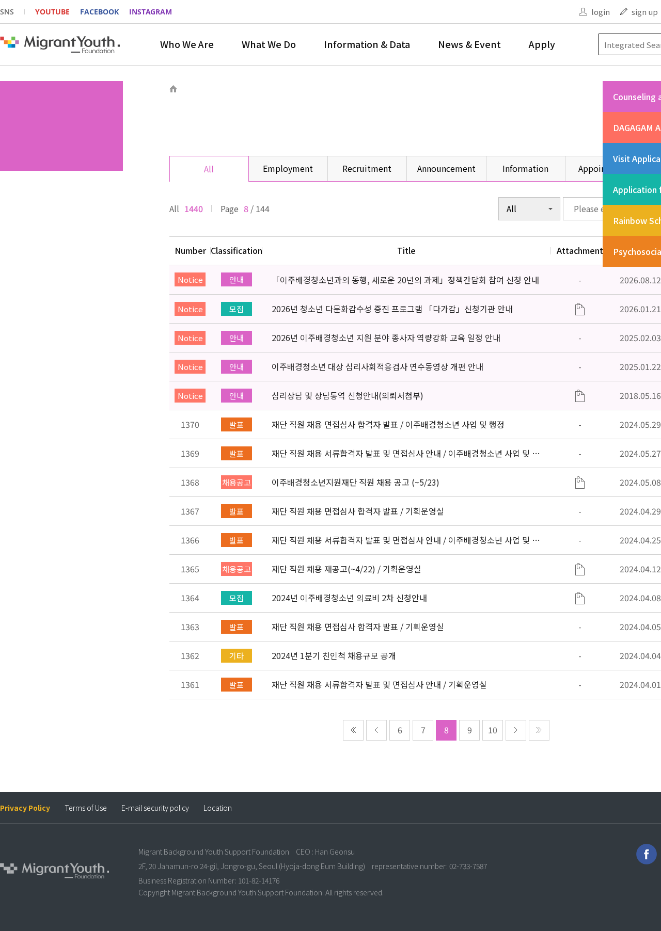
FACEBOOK (99, 12)
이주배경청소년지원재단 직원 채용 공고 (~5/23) (355, 482)
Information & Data (367, 44)
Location (217, 808)
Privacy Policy (25, 808)
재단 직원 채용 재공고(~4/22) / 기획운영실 (346, 568)
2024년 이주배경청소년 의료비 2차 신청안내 (349, 597)
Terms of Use (86, 808)
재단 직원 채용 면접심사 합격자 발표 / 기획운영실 (358, 511)
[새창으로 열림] (646, 854)
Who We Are (187, 44)
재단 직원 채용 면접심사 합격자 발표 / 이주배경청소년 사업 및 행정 (388, 424)
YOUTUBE (52, 12)
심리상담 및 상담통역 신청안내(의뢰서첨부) (347, 395)
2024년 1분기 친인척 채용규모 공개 (334, 655)
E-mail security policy (155, 808)
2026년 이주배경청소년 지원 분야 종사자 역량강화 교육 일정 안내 (386, 337)
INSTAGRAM (150, 12)
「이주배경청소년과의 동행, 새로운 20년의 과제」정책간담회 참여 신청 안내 (405, 279)
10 (492, 730)
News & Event (469, 44)
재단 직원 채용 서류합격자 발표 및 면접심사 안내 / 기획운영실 (379, 684)
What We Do (269, 44)
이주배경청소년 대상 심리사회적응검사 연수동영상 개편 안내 (377, 366)
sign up (645, 11)
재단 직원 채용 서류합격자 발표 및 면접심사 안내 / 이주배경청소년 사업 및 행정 (406, 453)
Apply (542, 44)
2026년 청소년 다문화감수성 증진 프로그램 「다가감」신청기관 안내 (392, 308)
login (600, 11)
